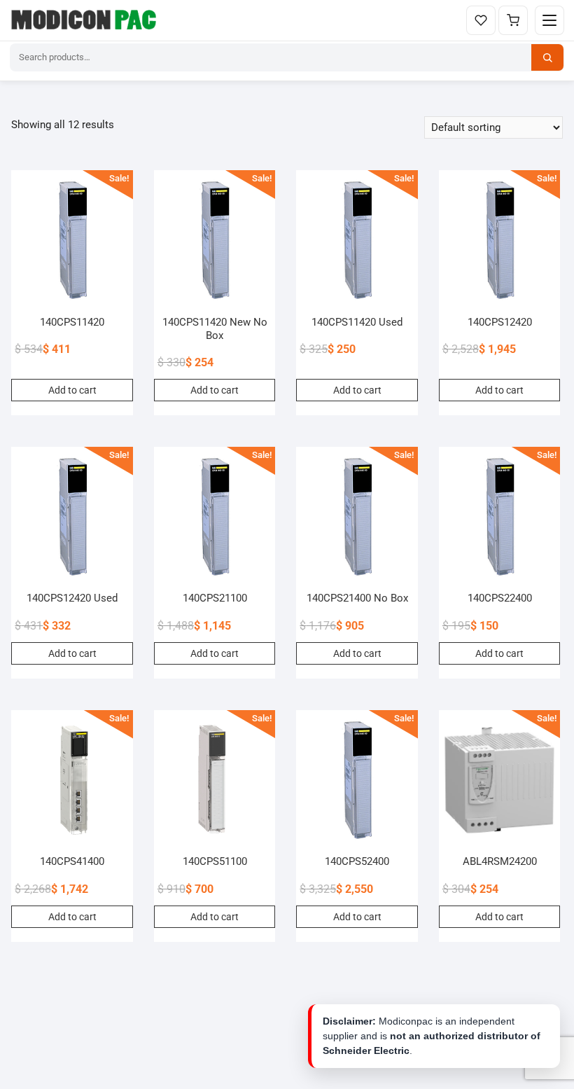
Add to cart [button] (72, 390)
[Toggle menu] (549, 20)
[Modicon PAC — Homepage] (86, 20)
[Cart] (513, 20)
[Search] (547, 57)
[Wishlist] (481, 20)
